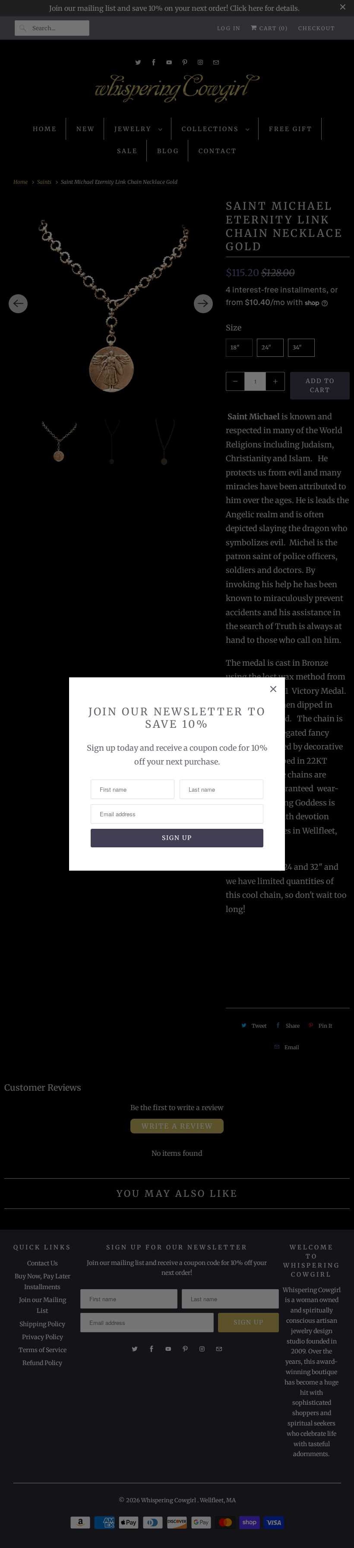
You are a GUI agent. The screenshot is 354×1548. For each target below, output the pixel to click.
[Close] (273, 689)
